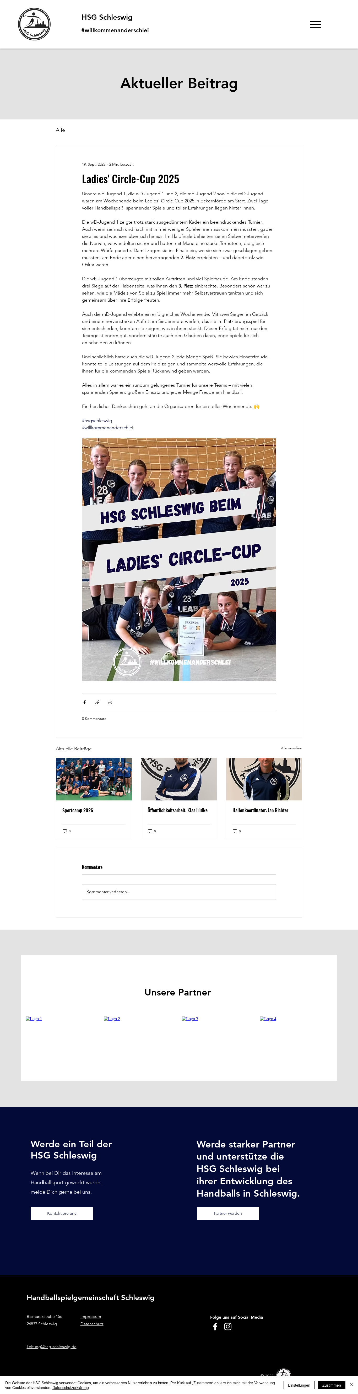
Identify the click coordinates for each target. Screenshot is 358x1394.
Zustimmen (331, 1385)
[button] (254, 636)
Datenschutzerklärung (70, 1387)
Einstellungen (299, 1385)
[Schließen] (352, 1385)
